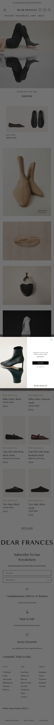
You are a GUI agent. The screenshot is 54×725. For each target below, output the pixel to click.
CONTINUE (40, 362)
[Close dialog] (51, 339)
